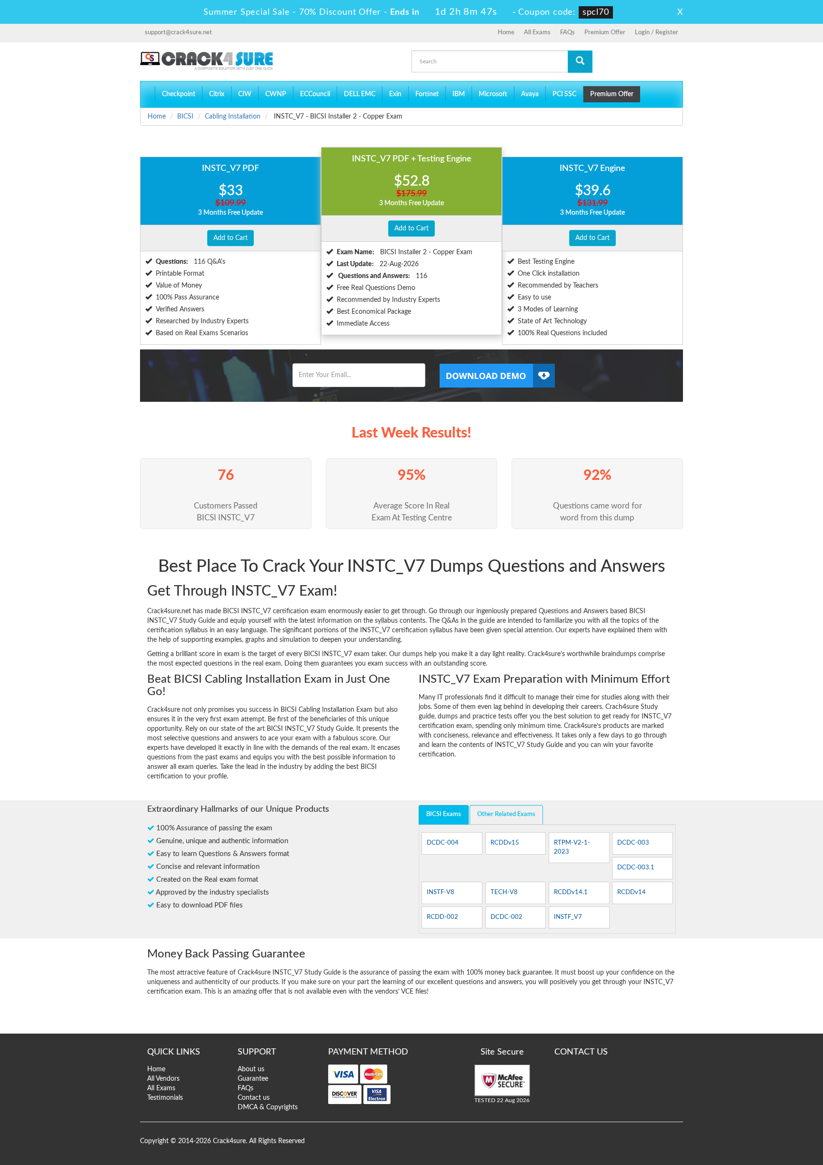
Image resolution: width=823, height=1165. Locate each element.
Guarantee (253, 1078)
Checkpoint (178, 94)
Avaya (530, 94)
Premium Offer (604, 33)
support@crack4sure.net (178, 33)
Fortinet (427, 94)
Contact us (254, 1098)
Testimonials (165, 1098)
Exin (395, 94)
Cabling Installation (233, 116)
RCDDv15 (505, 843)
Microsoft (493, 94)
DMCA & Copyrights (268, 1107)
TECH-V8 (504, 892)
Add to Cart (230, 238)
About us (251, 1069)
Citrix (216, 94)
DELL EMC (359, 94)
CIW (244, 94)
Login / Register (656, 33)
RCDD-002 (442, 917)
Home (506, 33)
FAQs (567, 33)
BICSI (185, 116)
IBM (458, 94)
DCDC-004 (443, 843)
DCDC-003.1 (635, 868)
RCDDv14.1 (571, 892)
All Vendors (163, 1078)
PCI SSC (564, 94)
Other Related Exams (506, 814)
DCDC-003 (633, 843)
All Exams (537, 33)
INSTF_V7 (568, 917)
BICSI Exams (443, 814)
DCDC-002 (506, 917)
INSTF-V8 (440, 892)
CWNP (275, 94)
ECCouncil (315, 94)
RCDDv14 (631, 892)
